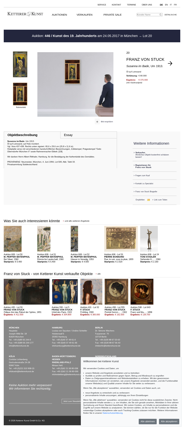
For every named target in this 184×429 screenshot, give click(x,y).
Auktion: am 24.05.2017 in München (85, 36)
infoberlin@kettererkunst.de (107, 346)
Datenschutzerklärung (113, 413)
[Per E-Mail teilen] (147, 200)
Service (101, 5)
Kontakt (116, 5)
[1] (170, 63)
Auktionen (59, 14)
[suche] (160, 15)
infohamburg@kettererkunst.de (66, 346)
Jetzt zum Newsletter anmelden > (78, 401)
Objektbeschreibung (22, 135)
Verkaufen (84, 14)
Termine (131, 5)
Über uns (147, 5)
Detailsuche (171, 15)
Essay (68, 135)
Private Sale (112, 14)
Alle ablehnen (148, 421)
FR (175, 5)
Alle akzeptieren (169, 421)
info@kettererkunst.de (19, 346)
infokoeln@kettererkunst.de (21, 371)
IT (171, 5)
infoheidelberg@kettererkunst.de (67, 374)
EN (166, 5)
